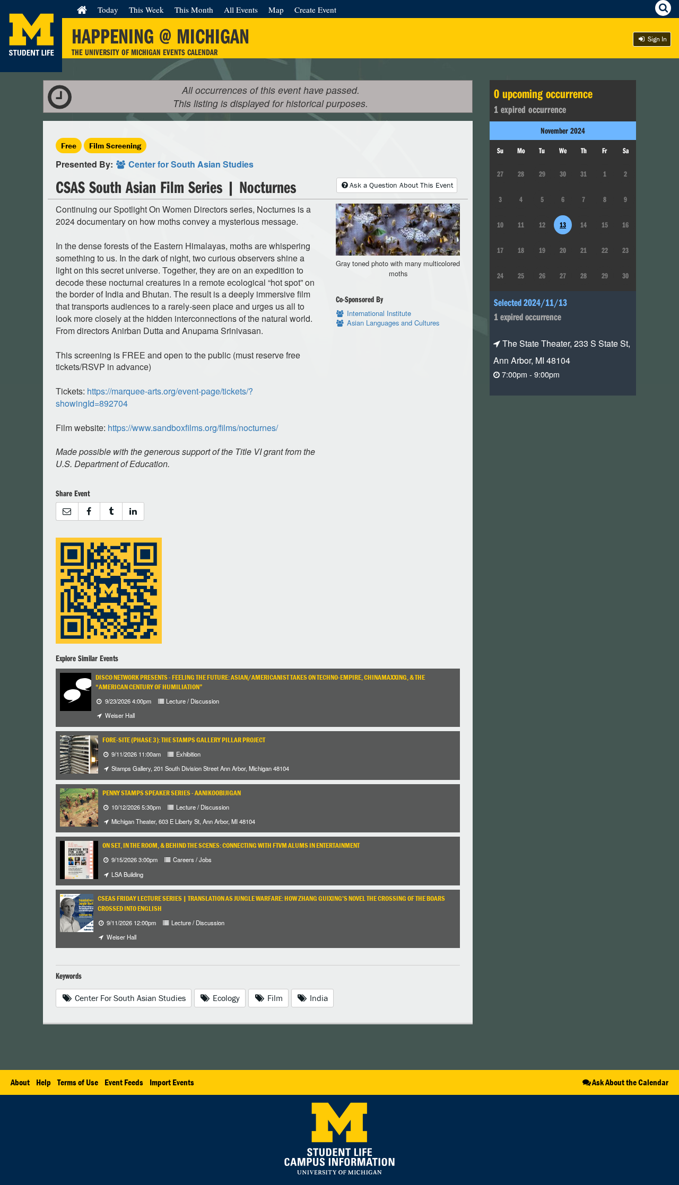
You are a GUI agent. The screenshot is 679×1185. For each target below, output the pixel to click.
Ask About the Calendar (630, 1082)
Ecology (225, 998)
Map (276, 9)
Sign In (656, 38)
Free (68, 146)
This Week (146, 9)
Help (43, 1082)
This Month (194, 9)
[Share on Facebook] (89, 511)
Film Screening (115, 146)
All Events (241, 9)
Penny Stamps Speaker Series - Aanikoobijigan (171, 792)
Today (108, 9)
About (20, 1082)
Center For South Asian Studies (129, 998)
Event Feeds (124, 1082)
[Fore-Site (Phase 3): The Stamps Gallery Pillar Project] (89, 753)
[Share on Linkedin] (133, 511)
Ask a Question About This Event (401, 185)
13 (563, 225)
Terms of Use (77, 1082)
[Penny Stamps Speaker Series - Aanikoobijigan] (94, 806)
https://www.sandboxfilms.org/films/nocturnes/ (193, 428)
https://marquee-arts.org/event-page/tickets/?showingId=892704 (154, 397)
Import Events (172, 1082)
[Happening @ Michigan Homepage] (31, 65)
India (318, 998)
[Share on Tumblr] (111, 511)
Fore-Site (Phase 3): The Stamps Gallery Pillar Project (183, 739)
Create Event (315, 9)
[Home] (82, 9)
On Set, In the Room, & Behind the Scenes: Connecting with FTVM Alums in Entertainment (231, 845)
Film (274, 998)
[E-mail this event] (67, 511)
